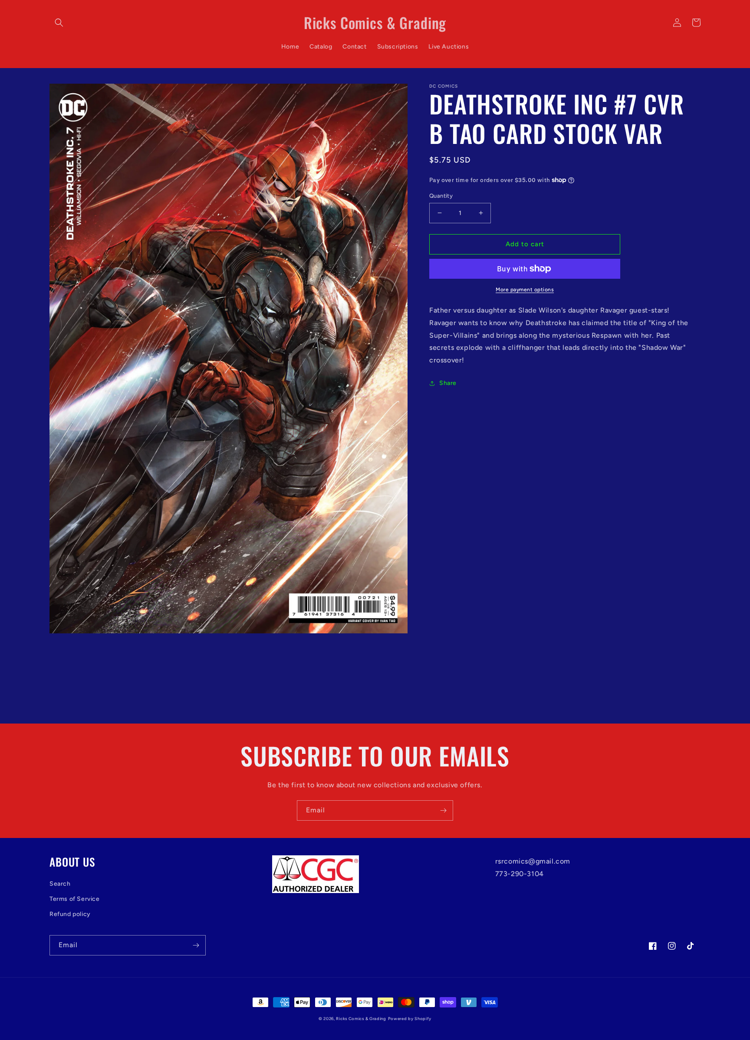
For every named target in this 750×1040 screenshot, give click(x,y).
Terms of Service (74, 899)
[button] (59, 22)
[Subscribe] (443, 810)
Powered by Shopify (410, 1018)
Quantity (441, 195)
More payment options (525, 290)
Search (60, 883)
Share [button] (448, 383)
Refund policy (70, 914)
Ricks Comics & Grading (361, 1018)
